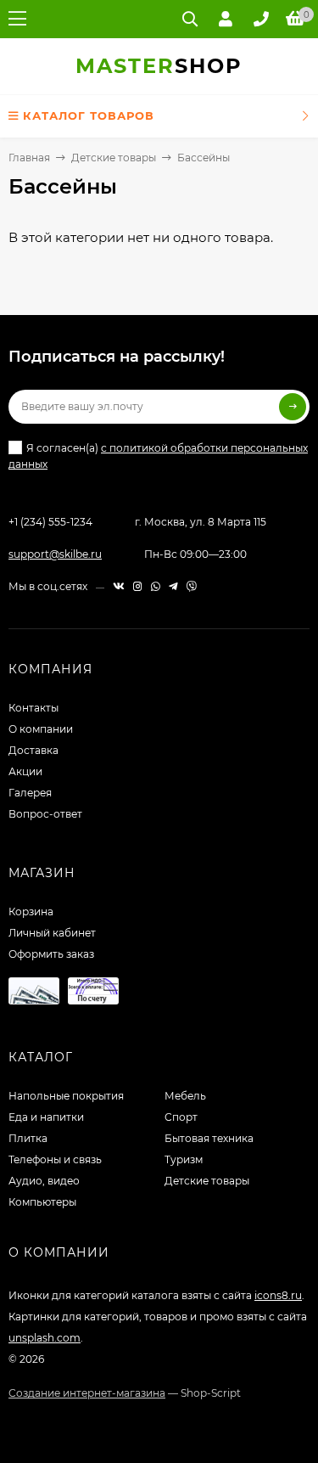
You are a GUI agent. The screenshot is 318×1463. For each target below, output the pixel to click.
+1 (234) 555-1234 (50, 521)
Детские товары (113, 157)
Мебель (185, 1095)
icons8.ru (278, 1295)
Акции (25, 771)
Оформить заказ (51, 954)
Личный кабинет (52, 932)
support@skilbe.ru (55, 554)
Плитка (27, 1138)
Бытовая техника (209, 1138)
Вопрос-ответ (45, 813)
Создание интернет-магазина (86, 1393)
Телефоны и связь (55, 1159)
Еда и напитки (46, 1117)
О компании (40, 729)
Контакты (33, 707)
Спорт (181, 1117)
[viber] (192, 586)
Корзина (30, 911)
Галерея (30, 792)
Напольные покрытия (66, 1095)
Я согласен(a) (158, 456)
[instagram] (137, 586)
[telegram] (173, 586)
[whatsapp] (155, 586)
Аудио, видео (44, 1180)
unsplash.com (44, 1337)
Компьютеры (42, 1202)
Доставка (33, 750)
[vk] (119, 586)
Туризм (184, 1159)
